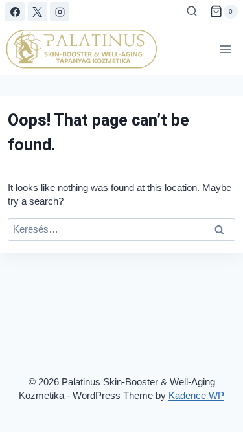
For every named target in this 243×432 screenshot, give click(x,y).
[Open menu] (226, 49)
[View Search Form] (191, 11)
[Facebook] (15, 11)
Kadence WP (196, 395)
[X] (37, 11)
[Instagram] (59, 11)
